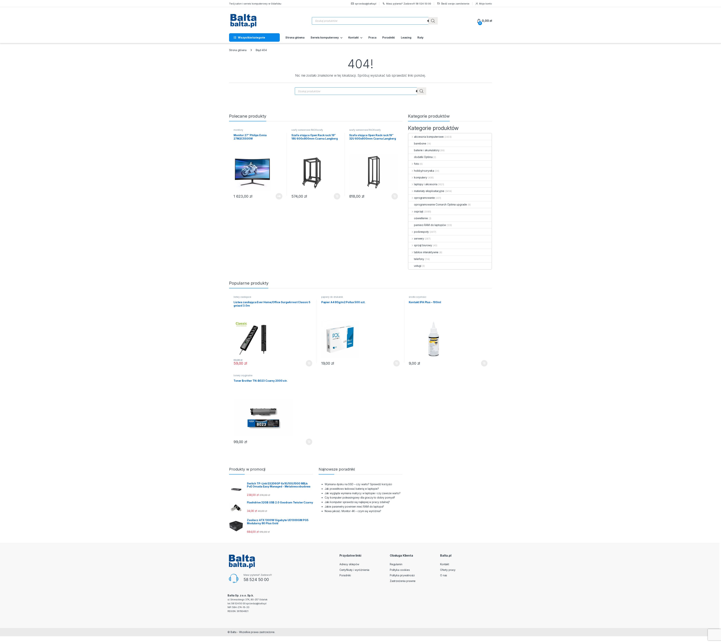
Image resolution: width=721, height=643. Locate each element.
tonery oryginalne (243, 375)
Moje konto (485, 3)
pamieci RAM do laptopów (430, 225)
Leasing (406, 37)
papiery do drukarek (332, 296)
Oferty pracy (448, 569)
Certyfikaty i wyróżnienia (354, 569)
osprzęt (418, 211)
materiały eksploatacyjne (429, 191)
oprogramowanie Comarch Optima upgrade (440, 204)
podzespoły (421, 231)
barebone (420, 143)
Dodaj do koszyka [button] (335, 196)
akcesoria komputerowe (429, 136)
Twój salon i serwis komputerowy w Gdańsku (255, 3)
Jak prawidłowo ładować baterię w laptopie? (352, 488)
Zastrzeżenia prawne (403, 581)
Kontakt (353, 37)
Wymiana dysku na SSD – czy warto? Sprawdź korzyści (358, 484)
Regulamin (396, 564)
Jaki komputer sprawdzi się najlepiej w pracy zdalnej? (357, 502)
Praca (372, 37)
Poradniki (388, 37)
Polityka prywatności (402, 575)
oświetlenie (421, 218)
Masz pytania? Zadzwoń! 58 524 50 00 (408, 3)
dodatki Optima (423, 157)
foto (416, 163)
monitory (238, 129)
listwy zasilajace (242, 296)
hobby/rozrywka (424, 170)
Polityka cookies (400, 569)
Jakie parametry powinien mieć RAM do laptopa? (354, 506)
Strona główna (295, 37)
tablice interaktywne (426, 252)
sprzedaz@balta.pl (365, 3)
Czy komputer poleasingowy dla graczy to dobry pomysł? (360, 497)
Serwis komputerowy (325, 37)
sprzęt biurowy (423, 245)
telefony (419, 259)
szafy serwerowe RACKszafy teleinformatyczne (307, 131)
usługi (417, 265)
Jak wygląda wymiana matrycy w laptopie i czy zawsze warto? (362, 493)
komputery (420, 177)
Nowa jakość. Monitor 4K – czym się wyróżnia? (353, 511)
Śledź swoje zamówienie (455, 3)
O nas (443, 575)
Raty (420, 37)
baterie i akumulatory (426, 150)
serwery (419, 238)
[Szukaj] (433, 21)
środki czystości (417, 296)
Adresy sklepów (349, 564)
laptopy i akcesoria (425, 184)
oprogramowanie (424, 197)
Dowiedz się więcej (277, 196)
